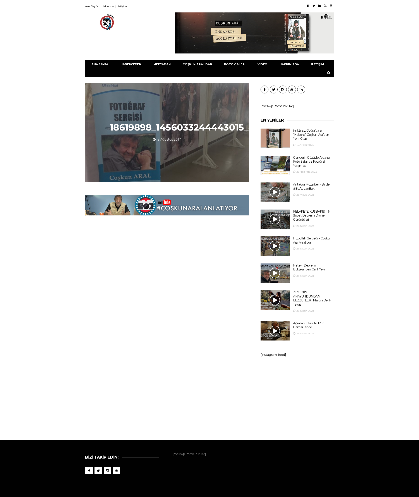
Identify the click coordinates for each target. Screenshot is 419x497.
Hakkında (108, 6)
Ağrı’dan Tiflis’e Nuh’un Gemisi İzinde (308, 325)
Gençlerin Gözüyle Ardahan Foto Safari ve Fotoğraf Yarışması (312, 162)
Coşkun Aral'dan (197, 64)
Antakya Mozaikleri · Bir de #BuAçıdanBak (311, 186)
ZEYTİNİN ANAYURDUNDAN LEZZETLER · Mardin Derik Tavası (312, 298)
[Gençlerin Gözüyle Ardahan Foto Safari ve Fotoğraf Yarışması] (275, 165)
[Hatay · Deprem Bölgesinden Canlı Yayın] (275, 273)
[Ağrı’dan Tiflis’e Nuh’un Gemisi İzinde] (275, 331)
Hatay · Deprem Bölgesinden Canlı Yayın (309, 267)
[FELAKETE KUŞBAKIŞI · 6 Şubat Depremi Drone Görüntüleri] (275, 219)
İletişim (122, 6)
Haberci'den (130, 64)
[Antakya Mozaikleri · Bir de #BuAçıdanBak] (275, 192)
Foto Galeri (234, 64)
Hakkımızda (289, 64)
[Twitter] (314, 5)
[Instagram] (331, 5)
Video (262, 64)
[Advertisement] (297, 396)
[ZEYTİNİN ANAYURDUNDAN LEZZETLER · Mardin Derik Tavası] (275, 300)
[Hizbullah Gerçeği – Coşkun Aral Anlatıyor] (275, 246)
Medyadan (161, 64)
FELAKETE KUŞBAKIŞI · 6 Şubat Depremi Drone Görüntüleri (311, 216)
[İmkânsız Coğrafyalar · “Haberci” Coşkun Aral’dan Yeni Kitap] (275, 138)
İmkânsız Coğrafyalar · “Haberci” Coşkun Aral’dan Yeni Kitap (311, 135)
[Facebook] (308, 5)
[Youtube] (325, 5)
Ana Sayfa (91, 6)
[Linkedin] (319, 5)
